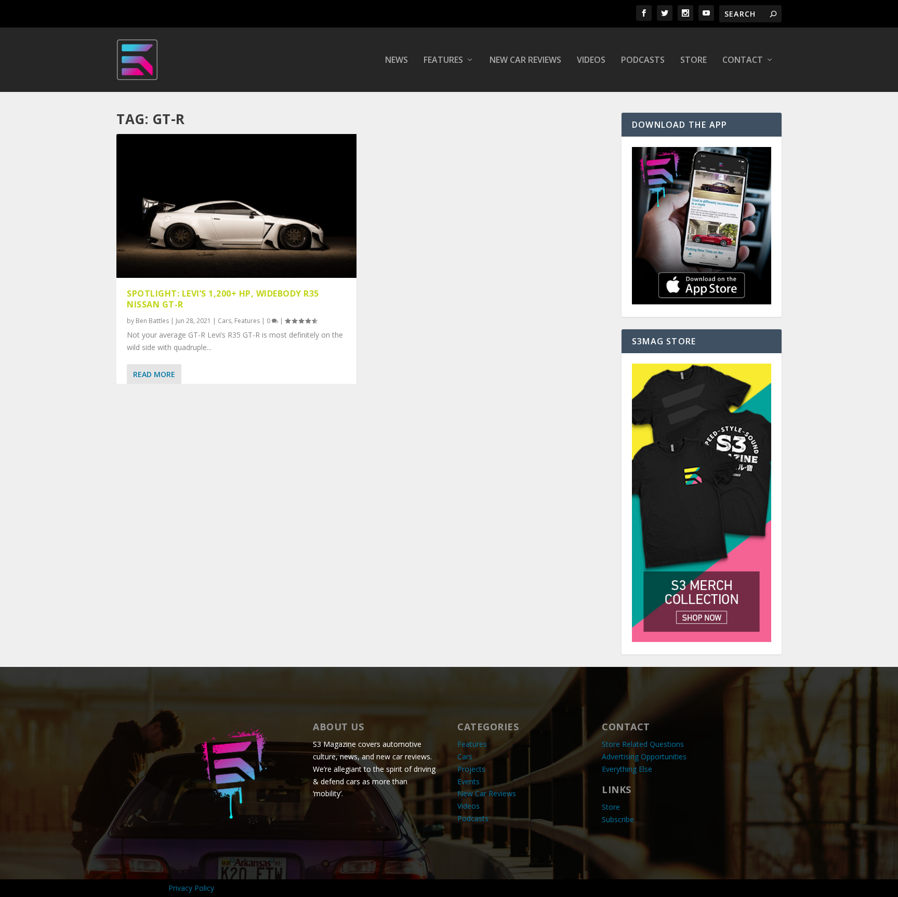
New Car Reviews (525, 60)
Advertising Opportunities (644, 756)
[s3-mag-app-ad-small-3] (701, 301)
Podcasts (643, 60)
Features (443, 60)
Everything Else (627, 769)
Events (468, 781)
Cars (224, 320)
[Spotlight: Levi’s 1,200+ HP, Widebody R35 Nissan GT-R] (236, 206)
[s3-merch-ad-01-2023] (701, 639)
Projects (471, 769)
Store (693, 60)
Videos (591, 60)
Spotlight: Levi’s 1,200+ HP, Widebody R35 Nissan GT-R (223, 299)
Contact (742, 60)
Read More (154, 374)
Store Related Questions (643, 744)
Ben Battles (152, 320)
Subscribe (618, 819)
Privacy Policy (191, 888)
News (396, 60)
